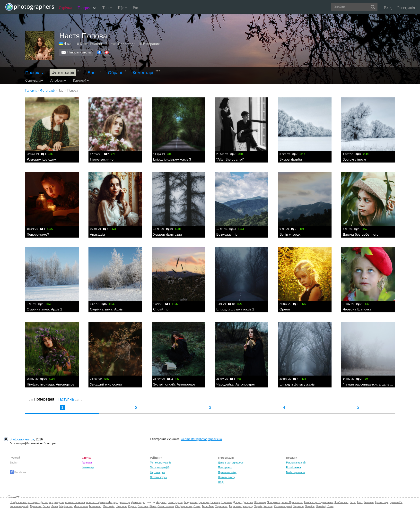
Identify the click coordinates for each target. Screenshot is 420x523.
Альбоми (56, 80)
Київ (359, 502)
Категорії (79, 80)
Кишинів (369, 502)
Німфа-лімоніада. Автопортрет (51, 384)
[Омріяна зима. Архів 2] (52, 274)
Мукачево (95, 506)
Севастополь (166, 506)
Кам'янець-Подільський (318, 502)
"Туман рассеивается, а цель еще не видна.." (379, 384)
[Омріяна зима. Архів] (115, 274)
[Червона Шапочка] (368, 274)
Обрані (115, 72)
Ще (121, 7)
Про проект (225, 467)
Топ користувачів (160, 462)
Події (221, 481)
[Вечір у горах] (305, 199)
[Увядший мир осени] (115, 349)
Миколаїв (108, 506)
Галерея (87, 7)
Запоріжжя (273, 502)
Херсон (267, 506)
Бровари (204, 502)
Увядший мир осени (106, 384)
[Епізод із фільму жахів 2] (241, 274)
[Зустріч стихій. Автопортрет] (178, 349)
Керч (353, 502)
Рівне (152, 506)
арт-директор (122, 502)
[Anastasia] (115, 199)
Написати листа (79, 52)
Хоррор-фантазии (167, 234)
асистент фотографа (99, 502)
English (14, 462)
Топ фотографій (159, 467)
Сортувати (33, 80)
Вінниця (215, 502)
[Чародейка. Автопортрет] (241, 349)
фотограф (47, 502)
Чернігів (310, 506)
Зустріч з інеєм (354, 159)
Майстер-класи (295, 472)
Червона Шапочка (357, 309)
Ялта (330, 506)
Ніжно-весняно (102, 159)
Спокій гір (160, 309)
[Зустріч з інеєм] (368, 124)
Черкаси (298, 506)
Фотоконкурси (158, 477)
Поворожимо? (38, 234)
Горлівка (226, 502)
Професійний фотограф (24, 502)
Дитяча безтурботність (360, 234)
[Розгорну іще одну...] (52, 124)
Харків (258, 506)
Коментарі (143, 72)
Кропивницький (19, 506)
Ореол (285, 309)
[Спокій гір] (178, 274)
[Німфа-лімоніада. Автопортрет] (52, 349)
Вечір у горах (290, 234)
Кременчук (381, 502)
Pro (135, 7)
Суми (196, 506)
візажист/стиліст (75, 502)
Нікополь (121, 506)
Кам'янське (341, 502)
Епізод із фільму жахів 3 (172, 159)
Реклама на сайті (296, 462)
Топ (106, 7)
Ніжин (68, 43)
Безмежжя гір (226, 234)
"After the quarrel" (230, 159)
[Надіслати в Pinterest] (106, 52)
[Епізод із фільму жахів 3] (178, 124)
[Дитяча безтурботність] (368, 199)
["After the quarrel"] (241, 124)
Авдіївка (161, 502)
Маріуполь (65, 506)
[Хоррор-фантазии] (178, 199)
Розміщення (293, 467)
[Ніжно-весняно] (115, 124)
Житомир (260, 502)
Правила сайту (227, 472)
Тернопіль (221, 506)
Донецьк (248, 502)
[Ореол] (305, 274)
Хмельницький (283, 506)
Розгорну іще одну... (43, 159)
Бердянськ (190, 502)
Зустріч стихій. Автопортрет (175, 384)
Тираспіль (235, 506)
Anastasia (97, 234)
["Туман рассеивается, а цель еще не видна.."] (368, 349)
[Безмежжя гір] (241, 199)
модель (59, 502)
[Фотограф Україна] (61, 43)
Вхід (388, 7)
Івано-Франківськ (292, 502)
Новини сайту (226, 477)
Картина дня (157, 472)
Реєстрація (406, 7)
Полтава (143, 506)
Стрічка (65, 7)
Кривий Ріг (396, 502)
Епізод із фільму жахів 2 (235, 309)
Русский (15, 457)
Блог (92, 72)
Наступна (69, 399)
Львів (54, 506)
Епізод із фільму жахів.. (298, 384)
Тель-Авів (208, 506)
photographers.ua (22, 439)
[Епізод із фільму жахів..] (305, 349)
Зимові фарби (291, 159)
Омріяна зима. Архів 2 (44, 309)
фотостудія (138, 502)
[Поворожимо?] (52, 199)
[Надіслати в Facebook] (99, 52)
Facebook (20, 472)
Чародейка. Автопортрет (235, 384)
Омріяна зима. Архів (106, 309)
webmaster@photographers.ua (201, 439)
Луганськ (35, 506)
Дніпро (237, 502)
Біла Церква (175, 502)
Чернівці (321, 506)
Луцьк (46, 506)
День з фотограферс (231, 462)
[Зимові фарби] (305, 124)
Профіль (34, 72)
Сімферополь (183, 506)
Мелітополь (81, 506)
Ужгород (248, 506)
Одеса (132, 506)
